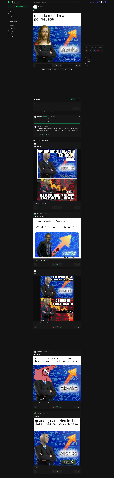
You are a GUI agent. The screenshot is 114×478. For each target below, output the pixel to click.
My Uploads (13, 31)
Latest (11, 11)
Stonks (56, 69)
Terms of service (89, 63)
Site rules (87, 61)
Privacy (87, 65)
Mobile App (88, 57)
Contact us (88, 59)
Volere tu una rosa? (40, 216)
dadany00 (39, 144)
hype (35, 274)
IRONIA (36, 416)
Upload (19, 6)
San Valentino (44, 260)
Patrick (49, 402)
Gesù (43, 69)
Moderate (12, 28)
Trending (12, 13)
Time (78, 99)
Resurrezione (69, 69)
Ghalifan (39, 413)
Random (12, 19)
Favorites (12, 25)
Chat (11, 33)
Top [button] (11, 16)
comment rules (49, 112)
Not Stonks (43, 203)
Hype (36, 322)
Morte (62, 69)
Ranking (12, 36)
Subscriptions (13, 21)
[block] (79, 65)
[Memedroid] (9, 2)
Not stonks (37, 147)
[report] (76, 65)
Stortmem (39, 271)
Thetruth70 (39, 126)
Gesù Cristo (49, 69)
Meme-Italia (41, 6)
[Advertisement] (95, 24)
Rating (72, 99)
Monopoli (37, 354)
